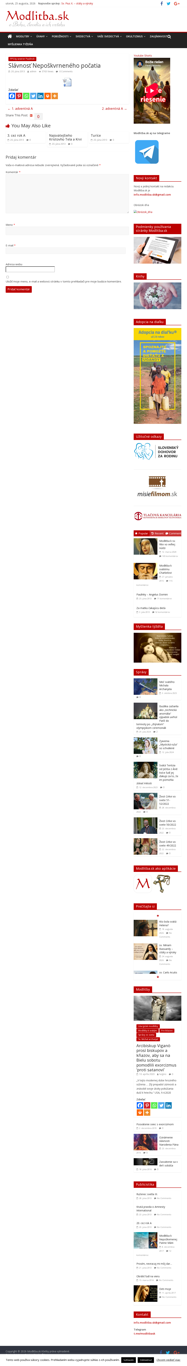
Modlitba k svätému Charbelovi (165, 569)
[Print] (47, 96)
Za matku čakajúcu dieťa (150, 608)
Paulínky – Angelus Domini (152, 594)
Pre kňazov (167, 1030)
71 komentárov (164, 598)
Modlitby (22, 36)
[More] (54, 96)
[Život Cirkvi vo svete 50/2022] (145, 819)
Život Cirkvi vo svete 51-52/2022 (167, 800)
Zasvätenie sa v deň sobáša (168, 1163)
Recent (159, 533)
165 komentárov (170, 556)
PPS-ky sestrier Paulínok (22, 58)
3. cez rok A (16, 135)
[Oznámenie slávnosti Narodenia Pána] (145, 1136)
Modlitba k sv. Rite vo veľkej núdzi (167, 544)
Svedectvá (83, 36)
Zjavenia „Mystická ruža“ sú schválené (168, 744)
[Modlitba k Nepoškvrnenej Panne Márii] (146, 1234)
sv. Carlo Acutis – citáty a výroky (168, 950)
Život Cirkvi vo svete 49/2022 (167, 843)
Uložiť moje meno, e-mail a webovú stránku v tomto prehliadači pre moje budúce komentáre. (64, 281)
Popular (143, 533)
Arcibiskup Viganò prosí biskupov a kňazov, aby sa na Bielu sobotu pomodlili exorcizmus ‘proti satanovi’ (156, 1057)
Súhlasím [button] (128, 1360)
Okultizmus (134, 36)
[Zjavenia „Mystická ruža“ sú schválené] (145, 739)
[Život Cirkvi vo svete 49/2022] (145, 840)
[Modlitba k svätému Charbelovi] (146, 563)
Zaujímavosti (159, 36)
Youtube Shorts (143, 55)
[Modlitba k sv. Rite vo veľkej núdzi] (146, 538)
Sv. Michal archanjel (148, 1039)
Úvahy (40, 36)
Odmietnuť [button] (146, 1360)
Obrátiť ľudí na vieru (148, 1276)
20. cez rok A (144, 1223)
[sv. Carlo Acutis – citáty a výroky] (145, 949)
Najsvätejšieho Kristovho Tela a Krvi (65, 137)
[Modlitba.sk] (10, 36)
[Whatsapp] (26, 96)
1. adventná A (20, 108)
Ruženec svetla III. (147, 1194)
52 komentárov (162, 612)
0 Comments (65, 71)
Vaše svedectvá (108, 36)
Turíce (96, 135)
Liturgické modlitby (148, 1026)
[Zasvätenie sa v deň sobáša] (145, 1160)
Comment (175, 533)
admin (33, 71)
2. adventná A (114, 108)
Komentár (13, 172)
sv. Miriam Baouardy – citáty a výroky (167, 925)
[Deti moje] (146, 1287)
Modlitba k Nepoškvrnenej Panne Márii (168, 1239)
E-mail (11, 245)
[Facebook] (12, 96)
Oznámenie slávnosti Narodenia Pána (168, 1141)
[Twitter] (33, 96)
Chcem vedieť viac (168, 1360)
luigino (162, 1074)
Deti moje (165, 1289)
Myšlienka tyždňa (20, 44)
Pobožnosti (60, 36)
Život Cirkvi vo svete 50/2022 (167, 822)
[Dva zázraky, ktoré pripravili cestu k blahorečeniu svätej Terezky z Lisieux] (145, 972)
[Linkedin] (40, 96)
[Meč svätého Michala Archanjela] (145, 680)
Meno (10, 224)
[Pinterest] (19, 96)
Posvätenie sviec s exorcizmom (155, 1124)
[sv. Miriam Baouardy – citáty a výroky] (145, 921)
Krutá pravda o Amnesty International (150, 1208)
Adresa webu (14, 264)
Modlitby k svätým (147, 1030)
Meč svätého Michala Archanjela (167, 685)
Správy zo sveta (146, 1034)
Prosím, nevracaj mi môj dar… (154, 1263)
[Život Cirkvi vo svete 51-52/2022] (145, 795)
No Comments (164, 1198)
